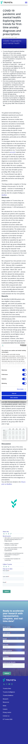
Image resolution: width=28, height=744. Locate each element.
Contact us (6, 716)
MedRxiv (4, 195)
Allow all (14, 393)
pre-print (12, 152)
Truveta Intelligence (9, 692)
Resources (6, 702)
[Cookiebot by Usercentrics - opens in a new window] (20, 345)
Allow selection (14, 397)
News (4, 705)
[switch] (24, 374)
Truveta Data (7, 688)
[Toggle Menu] (26, 2)
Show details (20, 389)
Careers (5, 709)
